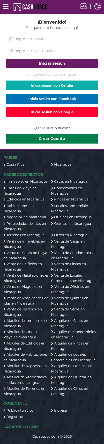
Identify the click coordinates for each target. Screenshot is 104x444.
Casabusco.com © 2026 (52, 436)
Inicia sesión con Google (52, 112)
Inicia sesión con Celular (52, 85)
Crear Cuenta (52, 138)
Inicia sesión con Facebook (52, 99)
